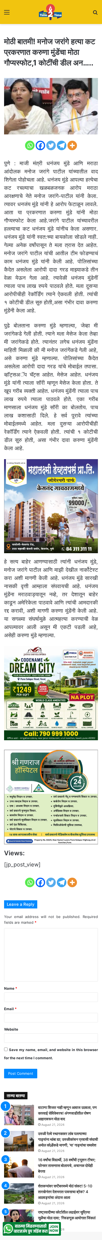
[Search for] (95, 14)
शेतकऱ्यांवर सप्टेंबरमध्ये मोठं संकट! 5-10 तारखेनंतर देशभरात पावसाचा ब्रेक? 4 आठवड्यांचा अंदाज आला (65, 1192)
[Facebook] (40, 145)
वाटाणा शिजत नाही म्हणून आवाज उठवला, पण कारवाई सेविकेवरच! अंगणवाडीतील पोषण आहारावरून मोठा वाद (67, 1113)
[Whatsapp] (30, 145)
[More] (72, 145)
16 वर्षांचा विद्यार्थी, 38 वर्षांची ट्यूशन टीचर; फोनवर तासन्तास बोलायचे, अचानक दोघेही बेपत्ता (66, 1165)
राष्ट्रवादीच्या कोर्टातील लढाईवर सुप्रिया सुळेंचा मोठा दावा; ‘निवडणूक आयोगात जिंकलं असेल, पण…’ (66, 1218)
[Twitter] (51, 145)
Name (10, 988)
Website (11, 1029)
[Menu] (7, 14)
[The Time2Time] (51, 12)
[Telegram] (61, 145)
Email (10, 1009)
